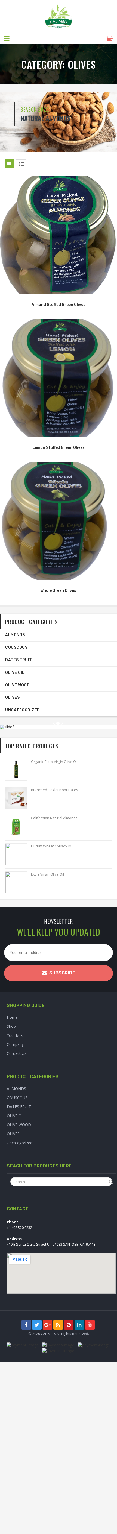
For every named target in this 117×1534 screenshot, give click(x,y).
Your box (15, 1035)
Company (15, 1044)
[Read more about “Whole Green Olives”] (58, 574)
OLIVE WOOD (17, 685)
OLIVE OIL (15, 672)
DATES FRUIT (18, 660)
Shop (11, 1026)
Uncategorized (22, 710)
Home (12, 1017)
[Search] (111, 1182)
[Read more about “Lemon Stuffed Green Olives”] (58, 431)
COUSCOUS (16, 647)
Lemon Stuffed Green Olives (58, 447)
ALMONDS (15, 635)
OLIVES (12, 697)
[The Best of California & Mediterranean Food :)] (58, 16)
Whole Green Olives (58, 590)
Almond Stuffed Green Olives (58, 304)
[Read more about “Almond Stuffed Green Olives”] (58, 288)
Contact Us (16, 1053)
